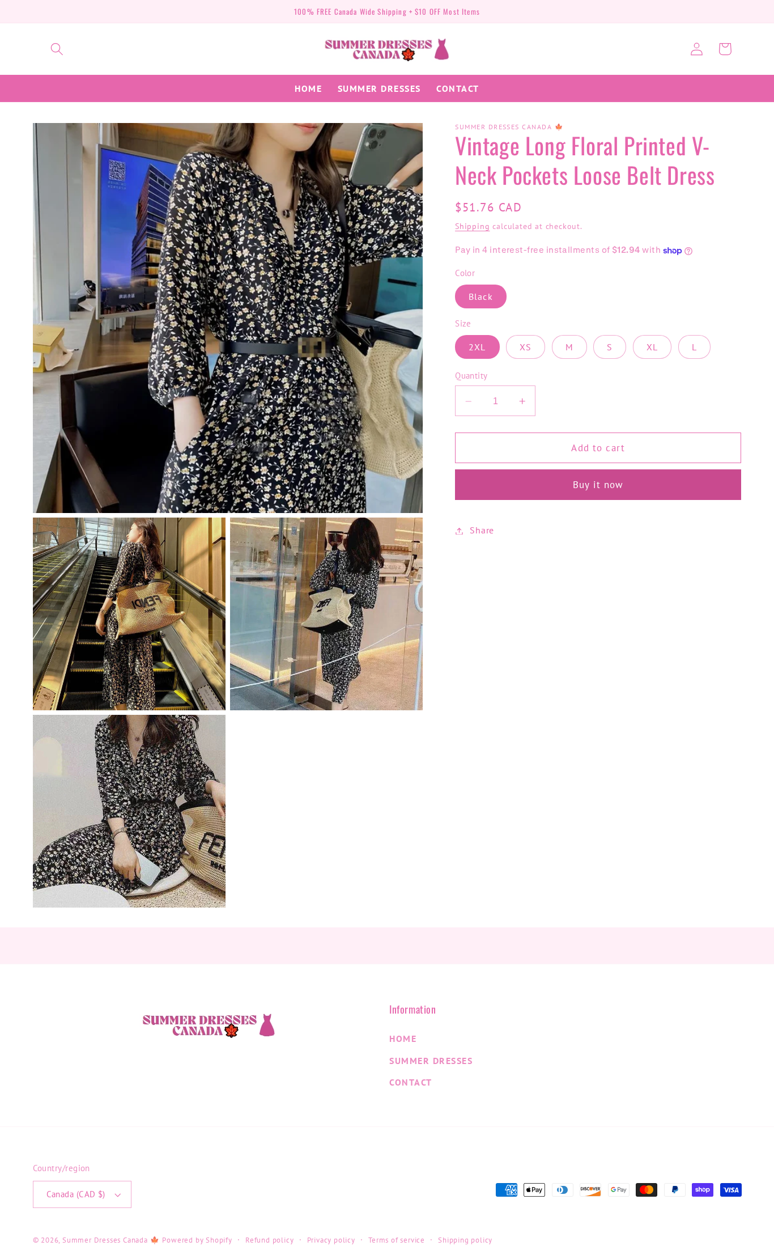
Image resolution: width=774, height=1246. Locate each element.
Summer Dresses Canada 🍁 (111, 1239)
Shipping (472, 227)
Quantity (471, 376)
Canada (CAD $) (75, 1194)
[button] (56, 49)
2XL (477, 347)
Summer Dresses (431, 1060)
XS (525, 347)
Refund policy (269, 1239)
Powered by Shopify (197, 1239)
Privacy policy (331, 1239)
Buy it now (598, 484)
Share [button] (482, 530)
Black (481, 297)
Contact (410, 1082)
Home (402, 1038)
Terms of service (396, 1239)
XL (652, 347)
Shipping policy (465, 1239)
